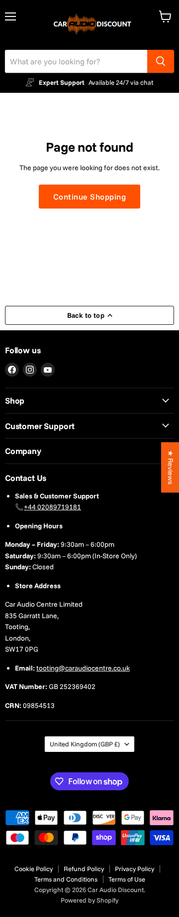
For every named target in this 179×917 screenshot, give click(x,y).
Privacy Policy (134, 869)
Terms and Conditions (65, 879)
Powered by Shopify (89, 900)
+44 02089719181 (52, 506)
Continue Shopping (89, 197)
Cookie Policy (33, 869)
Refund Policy (84, 869)
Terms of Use (126, 879)
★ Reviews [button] (170, 467)
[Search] (160, 61)
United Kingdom (85, 744)
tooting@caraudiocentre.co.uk (83, 668)
